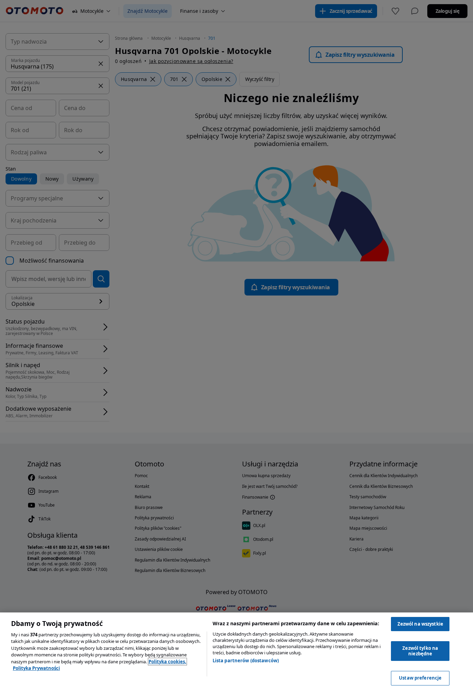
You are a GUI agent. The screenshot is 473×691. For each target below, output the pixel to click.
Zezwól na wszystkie (420, 624)
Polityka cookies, (167, 661)
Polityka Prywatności (36, 668)
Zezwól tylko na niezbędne (420, 651)
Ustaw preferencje (420, 678)
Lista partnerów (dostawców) (246, 660)
